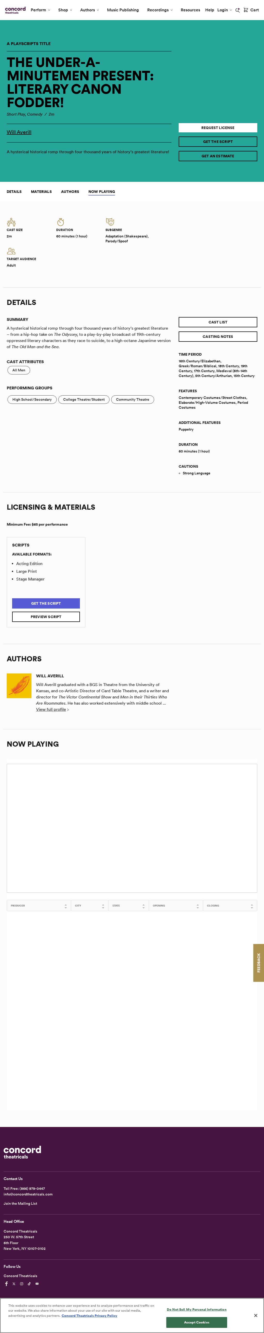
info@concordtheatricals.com (28, 1194)
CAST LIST (218, 322)
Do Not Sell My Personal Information (197, 1309)
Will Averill (19, 132)
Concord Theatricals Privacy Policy (89, 1316)
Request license (218, 128)
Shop (63, 9)
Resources (190, 9)
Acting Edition (29, 563)
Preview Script (46, 617)
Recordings (158, 9)
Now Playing (101, 192)
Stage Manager (30, 579)
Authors (87, 9)
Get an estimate (218, 156)
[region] (132, 1315)
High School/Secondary (32, 399)
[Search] (238, 10)
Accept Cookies (196, 1322)
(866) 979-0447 (32, 1188)
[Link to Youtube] (38, 1283)
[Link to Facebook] (7, 1283)
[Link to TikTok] (30, 1283)
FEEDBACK (259, 962)
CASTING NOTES (218, 337)
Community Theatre (132, 399)
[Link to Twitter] (15, 1283)
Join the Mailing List (20, 1203)
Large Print (26, 571)
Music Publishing (123, 9)
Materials (41, 192)
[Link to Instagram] (22, 1283)
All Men (18, 370)
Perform (38, 9)
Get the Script (218, 142)
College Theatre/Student (84, 399)
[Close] (255, 1315)
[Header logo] (14, 10)
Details (14, 192)
